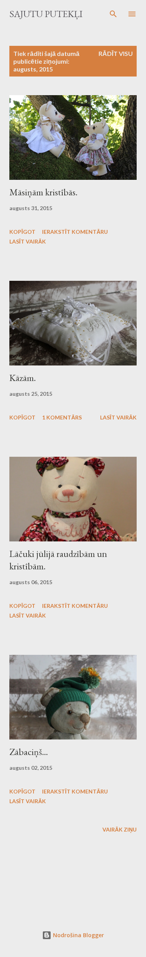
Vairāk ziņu (119, 829)
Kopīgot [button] (22, 231)
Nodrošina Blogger (77, 935)
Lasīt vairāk (27, 241)
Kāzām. (22, 378)
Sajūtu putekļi (46, 14)
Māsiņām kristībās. (43, 192)
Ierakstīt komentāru (75, 231)
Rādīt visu (116, 53)
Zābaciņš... (28, 752)
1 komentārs (62, 417)
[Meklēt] (113, 14)
